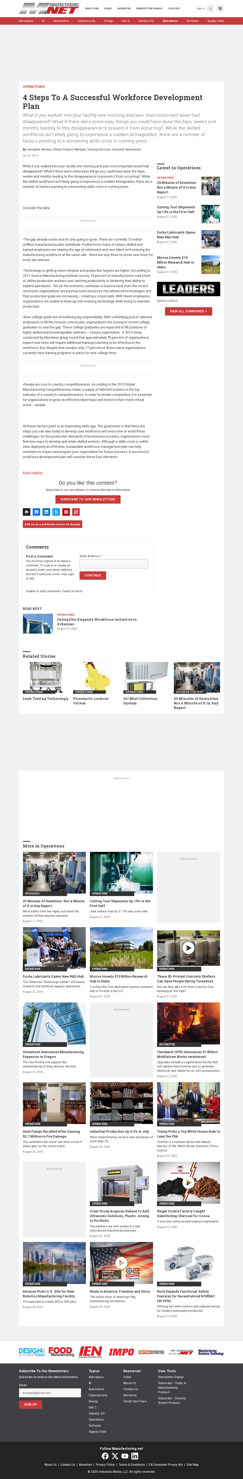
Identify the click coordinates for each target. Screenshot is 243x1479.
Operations (34, 87)
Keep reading (33, 473)
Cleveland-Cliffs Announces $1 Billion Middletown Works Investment (187, 1054)
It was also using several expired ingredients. (188, 1221)
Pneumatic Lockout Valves (91, 700)
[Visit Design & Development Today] (32, 1352)
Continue (93, 575)
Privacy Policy (105, 1464)
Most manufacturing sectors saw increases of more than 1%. (121, 1139)
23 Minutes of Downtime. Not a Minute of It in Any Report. (177, 187)
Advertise (85, 1464)
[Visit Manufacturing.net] (181, 1352)
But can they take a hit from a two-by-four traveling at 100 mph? (185, 989)
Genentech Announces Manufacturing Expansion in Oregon (53, 1054)
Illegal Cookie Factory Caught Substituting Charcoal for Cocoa (183, 1213)
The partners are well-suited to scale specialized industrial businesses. (115, 1228)
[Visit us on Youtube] (125, 1456)
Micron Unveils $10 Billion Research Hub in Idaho (175, 262)
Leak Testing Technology (46, 698)
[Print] (26, 512)
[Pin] (66, 512)
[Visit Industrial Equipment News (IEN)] (90, 1352)
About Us (50, 1464)
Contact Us (68, 1464)
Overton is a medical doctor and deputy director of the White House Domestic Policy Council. (188, 1146)
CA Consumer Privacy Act (166, 1464)
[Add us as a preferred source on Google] (76, 512)
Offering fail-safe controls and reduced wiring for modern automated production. (188, 1308)
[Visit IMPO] (121, 1352)
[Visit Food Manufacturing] (62, 1352)
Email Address (91, 556)
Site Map (193, 1464)
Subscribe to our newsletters (88, 499)
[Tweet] (56, 512)
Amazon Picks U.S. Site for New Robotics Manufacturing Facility (49, 1293)
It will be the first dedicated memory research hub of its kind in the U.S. (121, 989)
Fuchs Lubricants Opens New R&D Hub (176, 234)
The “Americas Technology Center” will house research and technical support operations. (54, 984)
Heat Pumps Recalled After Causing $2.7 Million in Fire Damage (51, 1133)
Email (22, 1385)
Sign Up (30, 1404)
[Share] (36, 512)
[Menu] (220, 8)
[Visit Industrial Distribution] (151, 1352)
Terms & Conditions (132, 1464)
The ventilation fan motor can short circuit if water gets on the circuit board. (52, 1144)
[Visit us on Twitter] (115, 1456)
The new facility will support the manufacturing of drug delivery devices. (50, 1064)
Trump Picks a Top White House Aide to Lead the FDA (188, 1133)
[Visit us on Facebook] (105, 1456)
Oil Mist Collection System (140, 700)
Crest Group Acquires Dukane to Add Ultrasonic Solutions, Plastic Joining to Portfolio (119, 1216)
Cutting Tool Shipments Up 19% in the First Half (176, 209)
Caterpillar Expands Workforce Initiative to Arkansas (97, 621)
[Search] (210, 8)
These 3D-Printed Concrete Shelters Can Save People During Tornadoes (186, 978)
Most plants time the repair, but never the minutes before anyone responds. (51, 913)
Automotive (167, 1044)
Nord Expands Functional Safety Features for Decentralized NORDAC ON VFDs (186, 1296)
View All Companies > (188, 311)
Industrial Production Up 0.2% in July (119, 1131)
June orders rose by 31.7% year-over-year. (119, 911)
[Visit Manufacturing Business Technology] (211, 1352)
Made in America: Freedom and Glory (120, 1291)
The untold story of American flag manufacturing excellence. (112, 1299)
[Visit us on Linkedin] (134, 1456)
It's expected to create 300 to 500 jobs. (50, 1301)
